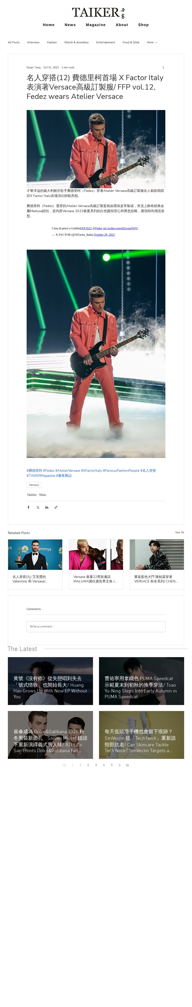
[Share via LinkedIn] (47, 507)
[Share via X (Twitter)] (37, 507)
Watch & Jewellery (76, 42)
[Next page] (119, 765)
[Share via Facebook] (28, 507)
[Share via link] (56, 507)
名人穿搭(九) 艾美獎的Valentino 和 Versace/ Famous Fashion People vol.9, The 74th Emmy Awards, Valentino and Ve (32, 579)
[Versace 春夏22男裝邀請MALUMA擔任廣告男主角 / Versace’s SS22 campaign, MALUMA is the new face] (96, 554)
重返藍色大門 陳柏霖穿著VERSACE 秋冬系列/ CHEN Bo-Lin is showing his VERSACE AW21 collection (155, 579)
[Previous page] (72, 765)
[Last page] (127, 765)
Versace (34, 485)
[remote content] (96, 232)
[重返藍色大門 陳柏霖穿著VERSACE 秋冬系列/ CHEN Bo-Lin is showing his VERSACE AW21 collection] (157, 554)
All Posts (14, 42)
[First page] (64, 765)
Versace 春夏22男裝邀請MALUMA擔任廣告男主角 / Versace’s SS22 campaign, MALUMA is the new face (94, 579)
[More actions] (163, 67)
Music (42, 494)
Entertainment (105, 42)
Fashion (52, 42)
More (150, 42)
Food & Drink (131, 42)
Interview (33, 42)
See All (179, 532)
